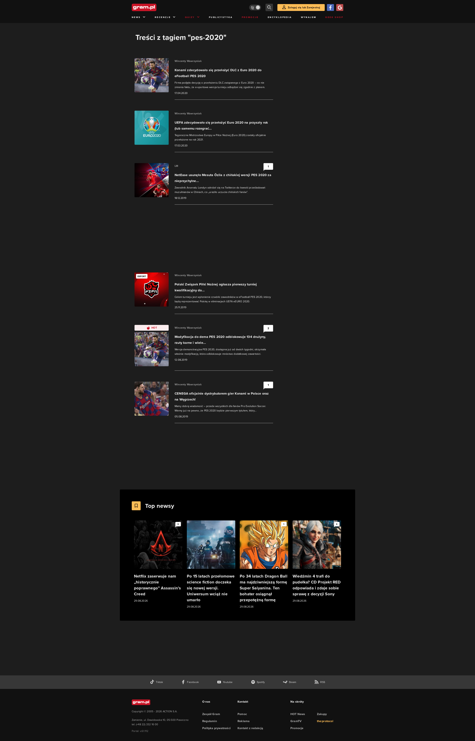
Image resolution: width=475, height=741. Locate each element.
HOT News (297, 714)
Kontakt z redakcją (250, 728)
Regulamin (209, 721)
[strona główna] (153, 7)
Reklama (244, 721)
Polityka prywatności (216, 728)
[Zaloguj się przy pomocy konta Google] (339, 7)
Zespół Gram (211, 714)
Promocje (250, 17)
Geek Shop (334, 17)
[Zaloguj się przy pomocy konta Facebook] (330, 7)
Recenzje (163, 17)
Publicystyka (221, 17)
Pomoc (242, 714)
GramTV (296, 721)
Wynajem (308, 17)
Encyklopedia (280, 17)
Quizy (190, 17)
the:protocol (325, 721)
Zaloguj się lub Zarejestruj (304, 7)
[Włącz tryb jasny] (255, 7)
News (136, 17)
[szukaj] (269, 7)
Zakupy (322, 714)
